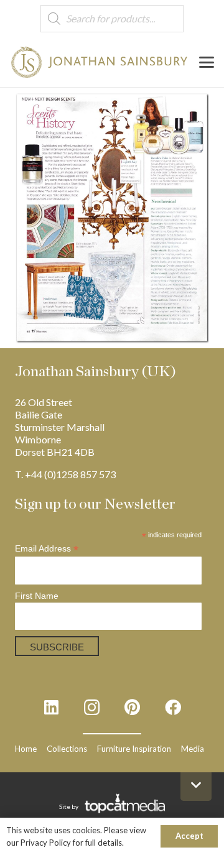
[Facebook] (172, 707)
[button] (206, 62)
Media (192, 749)
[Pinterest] (132, 707)
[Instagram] (92, 707)
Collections (67, 749)
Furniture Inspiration (134, 749)
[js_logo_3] (99, 62)
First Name (36, 596)
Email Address (46, 549)
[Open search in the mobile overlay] (112, 19)
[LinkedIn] (51, 707)
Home (26, 749)
